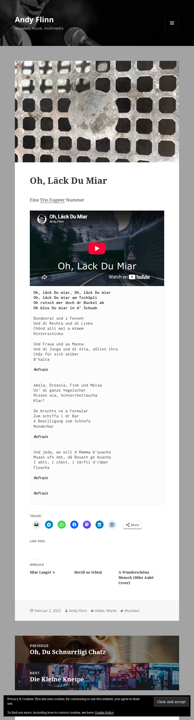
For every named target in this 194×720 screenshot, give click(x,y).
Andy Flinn (34, 19)
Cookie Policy (104, 712)
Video (99, 610)
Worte (111, 610)
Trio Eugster (52, 200)
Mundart (132, 610)
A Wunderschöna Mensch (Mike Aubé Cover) (136, 577)
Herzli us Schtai (88, 572)
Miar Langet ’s (42, 572)
